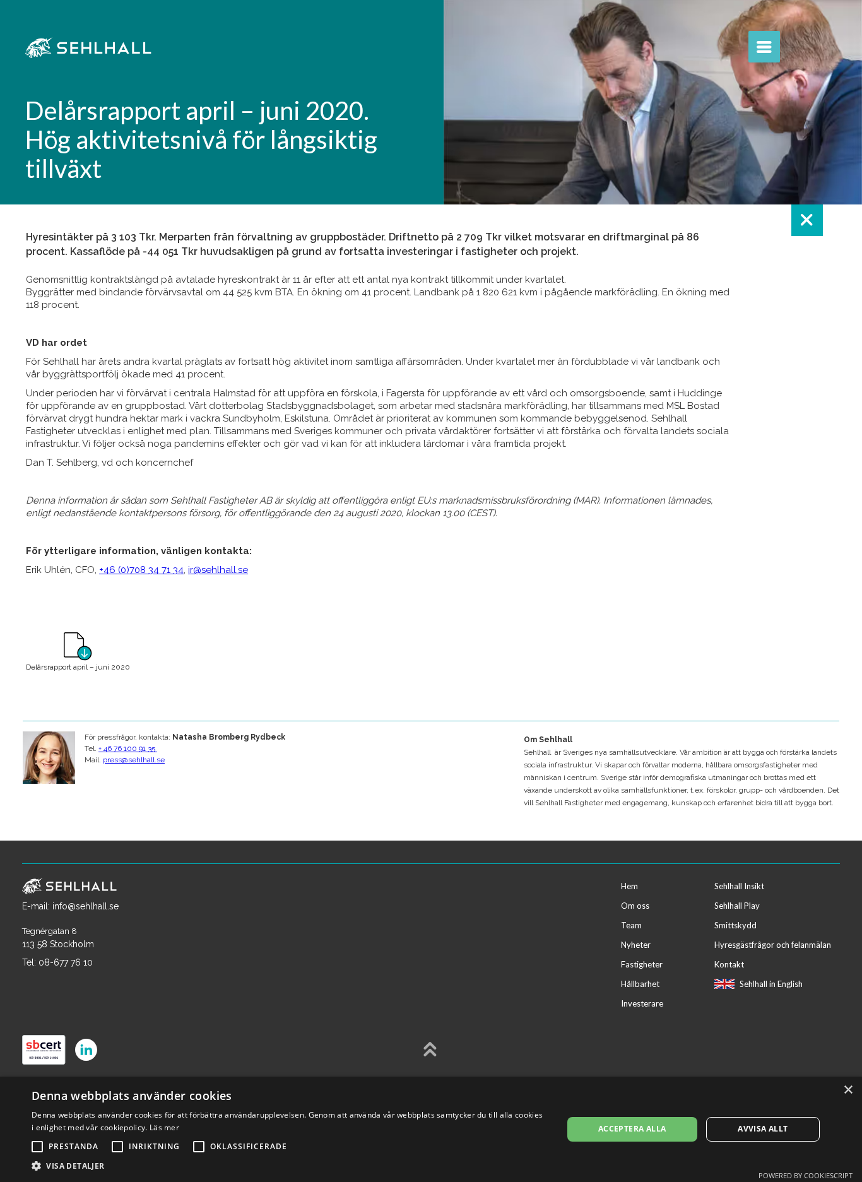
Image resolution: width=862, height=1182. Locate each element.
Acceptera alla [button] (632, 1128)
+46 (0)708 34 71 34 (141, 570)
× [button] (848, 1090)
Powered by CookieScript (806, 1175)
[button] (289, 1166)
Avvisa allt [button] (763, 1128)
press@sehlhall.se (134, 759)
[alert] (431, 1129)
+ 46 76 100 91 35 (127, 748)
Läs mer (164, 1127)
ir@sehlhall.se (218, 570)
